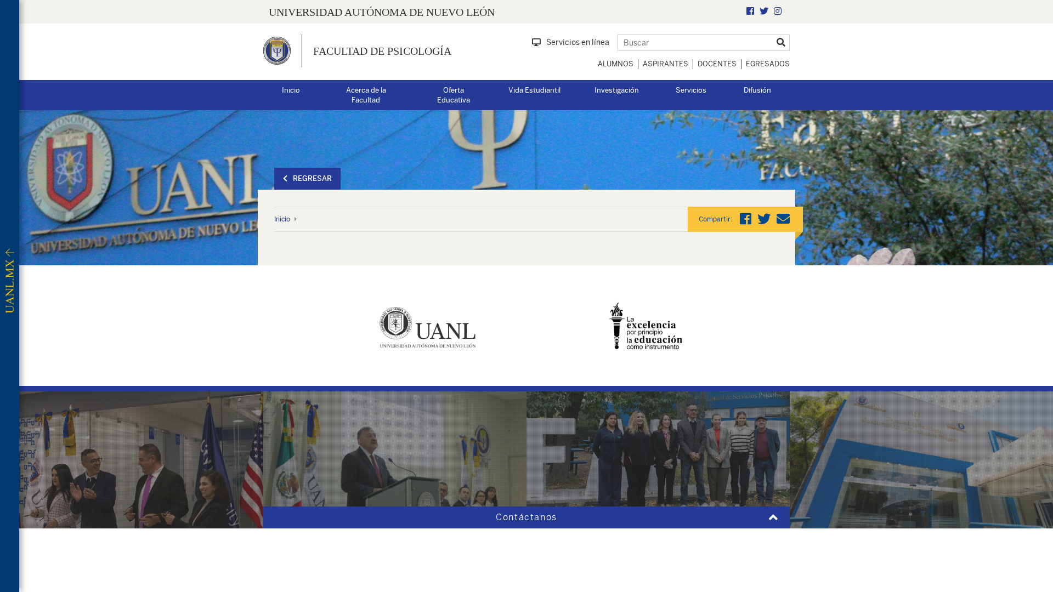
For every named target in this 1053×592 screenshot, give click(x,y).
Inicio (291, 90)
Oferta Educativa (453, 95)
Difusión (757, 90)
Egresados (768, 64)
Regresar (312, 178)
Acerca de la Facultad (366, 95)
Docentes (717, 64)
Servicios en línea (577, 42)
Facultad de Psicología (382, 51)
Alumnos (615, 64)
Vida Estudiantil (534, 90)
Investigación (617, 90)
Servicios (691, 90)
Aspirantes (665, 64)
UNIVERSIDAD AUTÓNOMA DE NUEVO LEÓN (382, 12)
